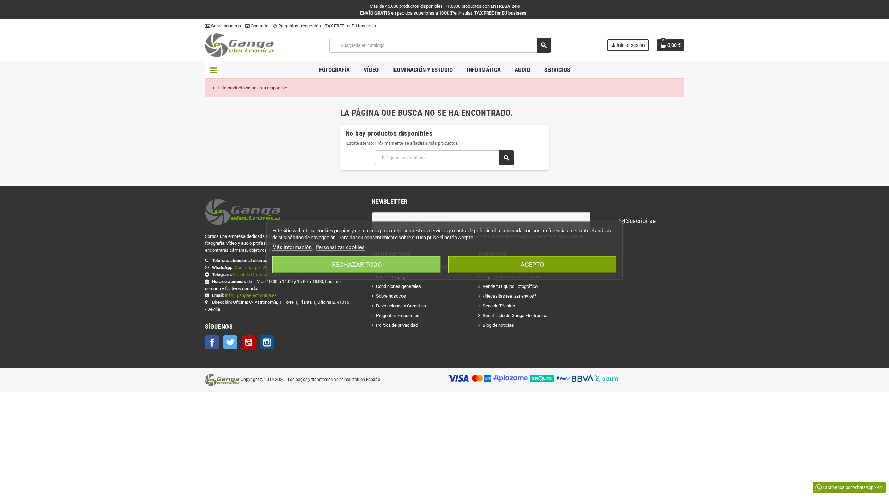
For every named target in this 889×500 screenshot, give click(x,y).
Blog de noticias (498, 325)
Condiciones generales (398, 286)
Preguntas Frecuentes (397, 315)
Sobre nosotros (225, 25)
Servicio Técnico (499, 305)
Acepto (532, 264)
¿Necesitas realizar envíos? (509, 296)
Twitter (230, 342)
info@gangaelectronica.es (251, 295)
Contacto (259, 25)
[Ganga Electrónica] (239, 45)
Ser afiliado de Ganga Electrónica (515, 315)
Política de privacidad (397, 325)
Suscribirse (640, 220)
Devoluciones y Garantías (401, 305)
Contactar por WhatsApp (259, 267)
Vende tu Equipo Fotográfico (510, 286)
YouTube (249, 342)
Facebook (212, 342)
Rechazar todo (357, 264)
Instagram (267, 342)
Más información (292, 247)
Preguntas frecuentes (297, 25)
